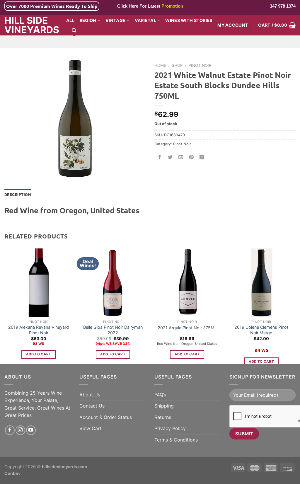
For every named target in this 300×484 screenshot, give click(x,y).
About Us (89, 395)
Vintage (115, 20)
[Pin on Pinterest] (191, 157)
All (70, 20)
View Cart (90, 428)
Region (88, 20)
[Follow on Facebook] (10, 430)
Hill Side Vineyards (30, 25)
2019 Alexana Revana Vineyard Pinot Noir (38, 330)
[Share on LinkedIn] (202, 157)
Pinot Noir (200, 65)
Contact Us (92, 406)
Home (160, 65)
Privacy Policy (170, 428)
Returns (162, 417)
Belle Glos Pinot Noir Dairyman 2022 (113, 330)
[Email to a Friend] (181, 157)
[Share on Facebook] (160, 157)
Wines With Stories (188, 20)
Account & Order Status (105, 417)
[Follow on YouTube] (31, 430)
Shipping (164, 406)
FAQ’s (160, 395)
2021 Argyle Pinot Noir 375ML (187, 327)
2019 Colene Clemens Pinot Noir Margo (261, 330)
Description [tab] (17, 194)
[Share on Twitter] (170, 157)
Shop (177, 65)
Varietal (145, 20)
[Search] (74, 31)
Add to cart (38, 354)
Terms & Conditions (176, 440)
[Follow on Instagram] (20, 430)
